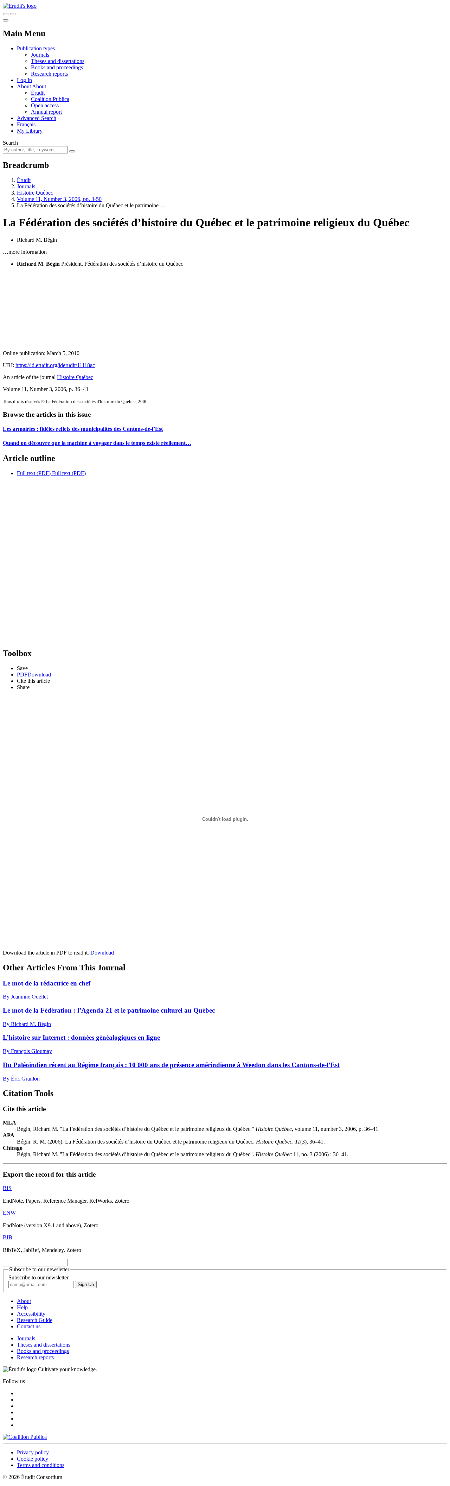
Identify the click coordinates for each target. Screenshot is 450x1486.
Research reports (49, 74)
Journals (40, 55)
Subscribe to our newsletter (38, 1277)
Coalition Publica (50, 99)
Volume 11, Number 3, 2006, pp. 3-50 (59, 199)
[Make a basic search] (5, 14)
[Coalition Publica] (25, 1437)
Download (102, 953)
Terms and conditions (40, 1465)
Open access (45, 105)
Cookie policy (32, 1459)
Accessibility (31, 1314)
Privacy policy (33, 1452)
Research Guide (34, 1320)
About (39, 86)
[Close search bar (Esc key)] (12, 14)
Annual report (46, 112)
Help (22, 1307)
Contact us (28, 1326)
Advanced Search (36, 118)
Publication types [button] (36, 48)
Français (26, 124)
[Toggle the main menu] (5, 20)
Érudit (38, 93)
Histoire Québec (35, 193)
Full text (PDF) (34, 473)
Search (10, 143)
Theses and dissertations (57, 61)
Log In (24, 80)
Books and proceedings (57, 67)
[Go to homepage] (20, 6)
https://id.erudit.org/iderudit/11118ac (55, 365)
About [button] (24, 86)
